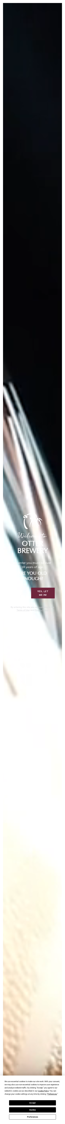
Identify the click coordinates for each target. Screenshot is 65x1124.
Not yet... (19, 593)
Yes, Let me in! (43, 593)
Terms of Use (23, 610)
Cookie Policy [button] (43, 1091)
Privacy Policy (41, 610)
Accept (32, 1103)
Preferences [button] (52, 1094)
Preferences (32, 1117)
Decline (32, 1110)
